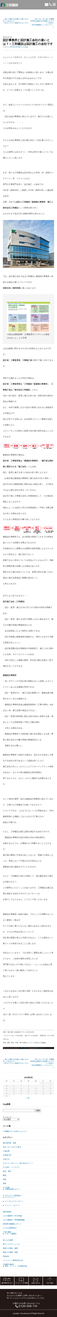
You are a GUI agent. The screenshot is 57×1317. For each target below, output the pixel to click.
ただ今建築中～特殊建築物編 (13, 1220)
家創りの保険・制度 (10, 1252)
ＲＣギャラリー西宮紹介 (12, 1196)
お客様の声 (7, 1155)
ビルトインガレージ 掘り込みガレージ (18, 1163)
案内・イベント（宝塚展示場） (16, 1266)
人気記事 (6, 1151)
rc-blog (25, 47)
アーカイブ (7, 1117)
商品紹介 (6, 1256)
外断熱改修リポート (12, 1189)
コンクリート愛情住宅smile (13, 1260)
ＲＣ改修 (6, 1187)
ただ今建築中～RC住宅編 (12, 1216)
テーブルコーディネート (14, 1201)
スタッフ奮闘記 (11, 1234)
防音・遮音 (7, 1171)
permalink (41, 1048)
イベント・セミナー (12, 1205)
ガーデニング (10, 1197)
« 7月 (27, 1098)
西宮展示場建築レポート (12, 1224)
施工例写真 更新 (9, 1143)
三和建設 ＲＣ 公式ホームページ (15, 1131)
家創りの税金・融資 (10, 1248)
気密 (4, 1179)
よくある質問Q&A (10, 1228)
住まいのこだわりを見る (12, 1147)
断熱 (4, 1175)
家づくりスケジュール (11, 1244)
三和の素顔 (23, 1048)
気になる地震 (8, 1240)
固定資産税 (7, 1212)
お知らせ (6, 1159)
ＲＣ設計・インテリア (11, 1167)
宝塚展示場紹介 (9, 1264)
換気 (4, 1183)
